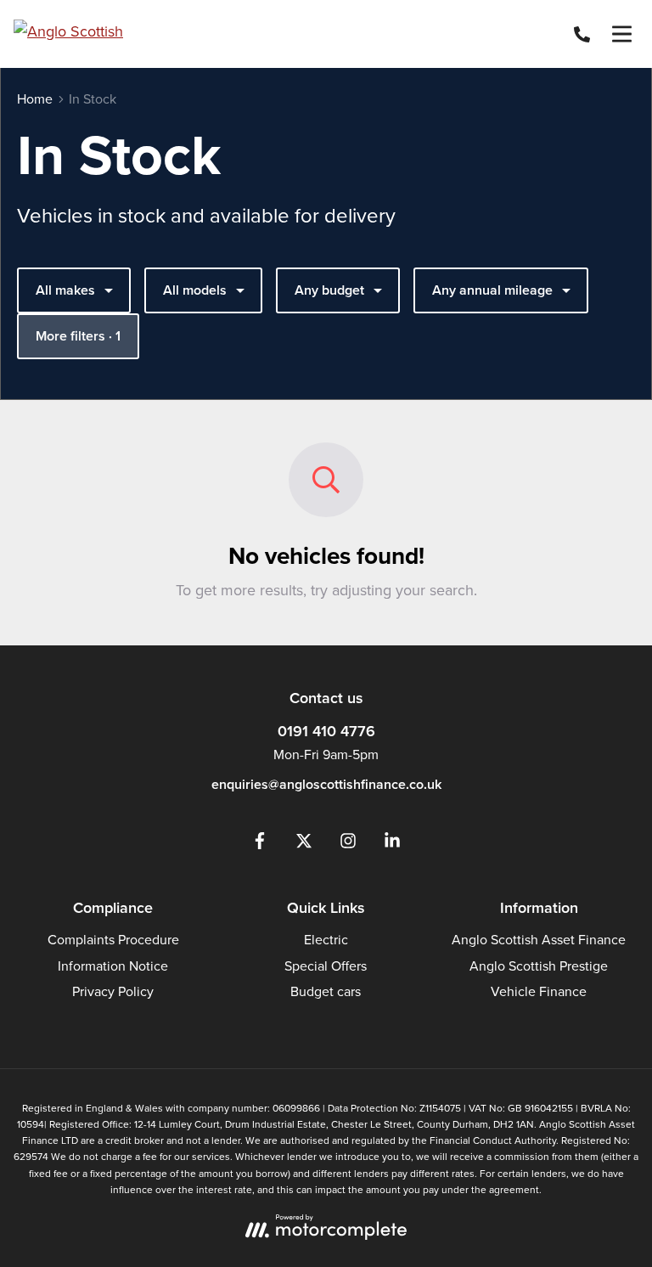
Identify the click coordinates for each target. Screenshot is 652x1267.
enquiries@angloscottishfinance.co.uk (326, 784)
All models (195, 290)
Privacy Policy (113, 991)
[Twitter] (304, 844)
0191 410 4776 (326, 730)
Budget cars (325, 991)
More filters (78, 336)
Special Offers (325, 965)
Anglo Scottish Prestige (538, 965)
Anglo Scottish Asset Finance (539, 939)
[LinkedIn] (392, 844)
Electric (326, 939)
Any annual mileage (492, 290)
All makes (65, 290)
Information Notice (113, 965)
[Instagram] (348, 844)
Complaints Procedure (113, 939)
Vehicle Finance (539, 991)
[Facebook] (260, 844)
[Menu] (621, 34)
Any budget (329, 290)
